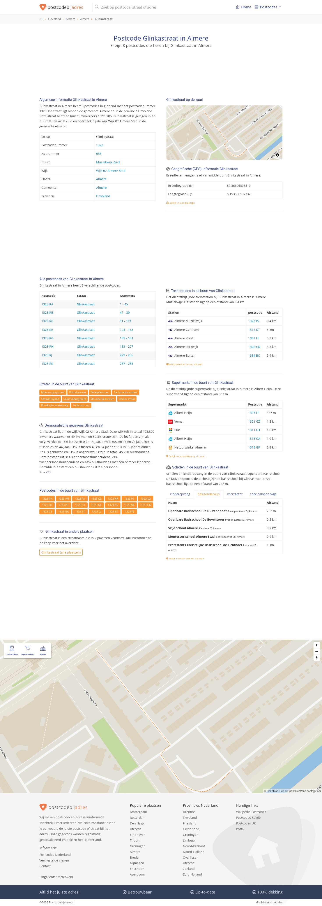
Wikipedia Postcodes (251, 812)
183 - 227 (126, 346)
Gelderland (191, 829)
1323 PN (63, 498)
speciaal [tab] (263, 494)
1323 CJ (96, 511)
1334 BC (254, 355)
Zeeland (189, 869)
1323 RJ (46, 355)
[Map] (224, 132)
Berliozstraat (127, 399)
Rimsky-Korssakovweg (54, 405)
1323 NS (113, 505)
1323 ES (113, 511)
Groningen (137, 846)
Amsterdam (138, 812)
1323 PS (129, 498)
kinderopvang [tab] (180, 494)
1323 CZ (96, 498)
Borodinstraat (77, 392)
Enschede (137, 869)
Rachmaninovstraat (126, 392)
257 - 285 (126, 363)
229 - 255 (126, 355)
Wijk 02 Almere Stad (111, 171)
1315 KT (254, 330)
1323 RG (47, 338)
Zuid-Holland (192, 874)
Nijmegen (137, 863)
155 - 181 (126, 338)
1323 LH (47, 505)
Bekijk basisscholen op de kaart (186, 558)
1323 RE (47, 330)
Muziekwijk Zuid (108, 162)
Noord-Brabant (194, 846)
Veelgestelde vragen (54, 860)
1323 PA (80, 498)
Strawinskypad (50, 399)
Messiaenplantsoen (102, 399)
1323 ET (80, 511)
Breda (134, 857)
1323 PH (47, 498)
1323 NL (96, 505)
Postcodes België (248, 817)
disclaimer (262, 902)
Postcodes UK (246, 823)
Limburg (189, 840)
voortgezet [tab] (234, 494)
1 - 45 (124, 304)
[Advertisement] (161, 68)
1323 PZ (254, 321)
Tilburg (135, 840)
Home (246, 7)
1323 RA (47, 304)
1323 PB (63, 505)
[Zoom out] (316, 651)
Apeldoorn (137, 874)
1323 (99, 145)
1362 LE (253, 338)
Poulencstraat (81, 405)
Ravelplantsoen (100, 392)
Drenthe (189, 812)
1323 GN (145, 505)
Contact (45, 866)
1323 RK (47, 363)
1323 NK (129, 505)
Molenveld (65, 877)
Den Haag (137, 823)
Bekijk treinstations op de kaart (185, 364)
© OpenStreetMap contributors (303, 791)
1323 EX (80, 505)
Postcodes (268, 7)
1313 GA (254, 438)
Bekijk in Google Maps (182, 202)
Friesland (189, 823)
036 (98, 153)
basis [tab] (209, 494)
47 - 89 (125, 312)
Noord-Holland (194, 852)
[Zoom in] (316, 645)
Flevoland (103, 196)
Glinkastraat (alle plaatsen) (61, 552)
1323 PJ (129, 511)
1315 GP (254, 447)
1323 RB (47, 312)
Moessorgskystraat (53, 392)
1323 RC (47, 321)
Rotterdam (137, 817)
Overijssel (190, 857)
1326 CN (254, 347)
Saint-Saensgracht (75, 399)
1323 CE (47, 511)
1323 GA (63, 511)
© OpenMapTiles (274, 791)
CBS (48, 472)
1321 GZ (254, 421)
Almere (101, 179)
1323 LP (253, 413)
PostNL (241, 829)
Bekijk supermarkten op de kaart (186, 456)
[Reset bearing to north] (316, 658)
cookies (278, 902)
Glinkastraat (86, 304)
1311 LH (254, 430)
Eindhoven (137, 835)
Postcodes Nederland (55, 855)
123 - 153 (126, 330)
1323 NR (113, 498)
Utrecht (135, 829)
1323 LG (146, 498)
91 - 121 (125, 321)
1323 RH (47, 346)
